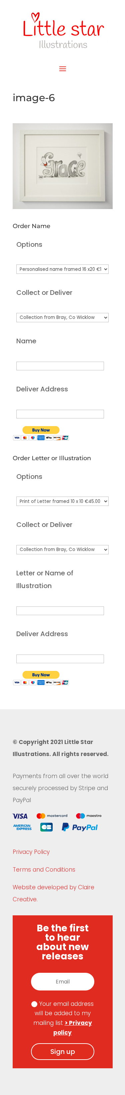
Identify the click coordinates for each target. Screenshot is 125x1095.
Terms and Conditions (44, 870)
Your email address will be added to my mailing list (63, 1018)
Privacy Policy (31, 852)
